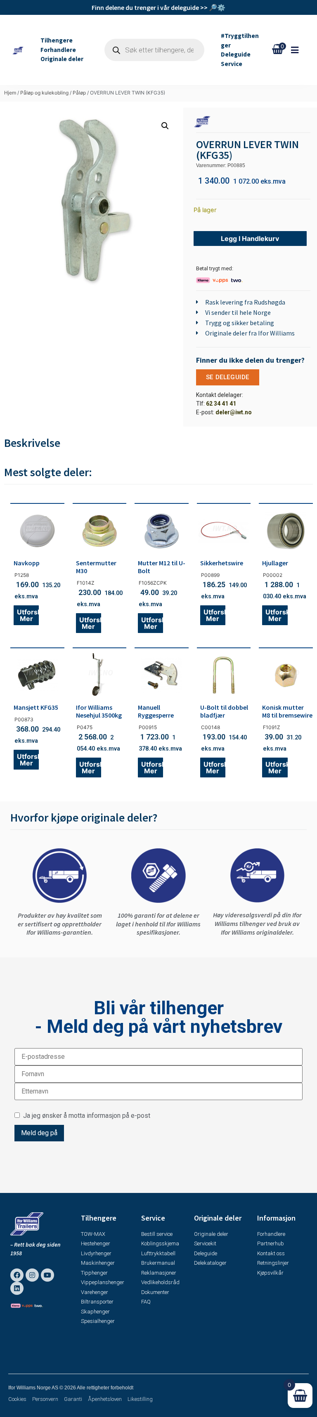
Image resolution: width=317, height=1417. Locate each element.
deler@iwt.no (233, 412)
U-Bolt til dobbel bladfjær (224, 711)
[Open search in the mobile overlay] (154, 50)
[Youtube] (47, 1275)
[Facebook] (17, 1275)
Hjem (10, 93)
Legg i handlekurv (250, 238)
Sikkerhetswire (221, 563)
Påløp (79, 93)
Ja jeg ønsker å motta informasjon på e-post (85, 1115)
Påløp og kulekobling (44, 93)
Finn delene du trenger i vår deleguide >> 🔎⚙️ (158, 7)
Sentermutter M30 (96, 567)
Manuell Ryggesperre (156, 711)
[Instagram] (32, 1275)
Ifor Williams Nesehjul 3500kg (99, 711)
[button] (299, 50)
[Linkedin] (17, 1288)
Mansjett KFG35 (36, 707)
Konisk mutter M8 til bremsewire (287, 711)
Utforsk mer (28, 615)
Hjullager (275, 563)
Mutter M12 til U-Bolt (161, 567)
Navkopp (27, 563)
